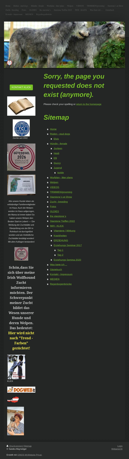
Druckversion (16, 446)
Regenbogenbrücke (61, 284)
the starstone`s (58, 216)
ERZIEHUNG (61, 240)
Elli (55, 158)
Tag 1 (60, 250)
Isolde (60, 172)
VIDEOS (54, 187)
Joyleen (58, 148)
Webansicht (116, 449)
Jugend (58, 167)
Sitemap (27, 446)
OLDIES (54, 211)
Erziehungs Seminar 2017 (68, 245)
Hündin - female (58, 143)
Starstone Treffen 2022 (62, 221)
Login (119, 446)
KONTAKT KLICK (21, 87)
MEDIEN (54, 279)
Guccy (57, 163)
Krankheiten (60, 235)
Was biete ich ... (58, 264)
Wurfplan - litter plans (61, 177)
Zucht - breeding (59, 201)
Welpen (54, 182)
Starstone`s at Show (61, 197)
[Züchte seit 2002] (21, 127)
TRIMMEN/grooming (61, 192)
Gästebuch (56, 269)
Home (53, 129)
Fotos (53, 206)
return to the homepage (88, 104)
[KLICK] (16, 366)
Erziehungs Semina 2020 (67, 259)
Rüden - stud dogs (60, 134)
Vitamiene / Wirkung (64, 230)
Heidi (56, 153)
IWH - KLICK (57, 226)
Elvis (56, 138)
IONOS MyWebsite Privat (29, 455)
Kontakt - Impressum (61, 274)
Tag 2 (60, 255)
